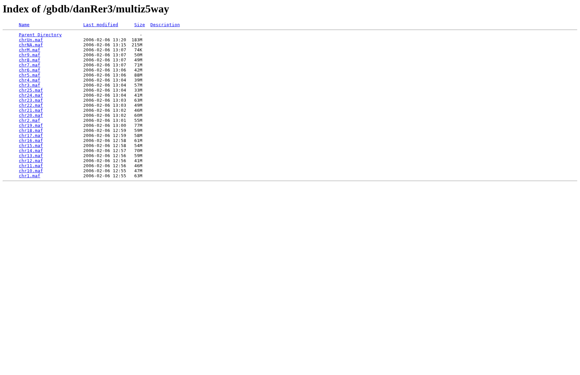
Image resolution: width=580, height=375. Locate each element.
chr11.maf (31, 165)
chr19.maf (31, 125)
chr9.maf (29, 54)
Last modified (100, 24)
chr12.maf (31, 160)
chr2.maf (29, 120)
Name (24, 24)
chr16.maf (31, 140)
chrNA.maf (31, 44)
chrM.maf (29, 49)
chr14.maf (31, 150)
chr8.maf (29, 59)
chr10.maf (31, 170)
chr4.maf (29, 80)
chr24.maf (31, 95)
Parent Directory (40, 34)
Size (139, 24)
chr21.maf (31, 110)
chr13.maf (31, 155)
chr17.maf (31, 135)
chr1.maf (29, 175)
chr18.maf (31, 130)
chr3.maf (29, 85)
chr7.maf (29, 64)
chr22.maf (31, 105)
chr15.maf (31, 145)
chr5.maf (29, 75)
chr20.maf (31, 115)
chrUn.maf (31, 39)
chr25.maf (31, 90)
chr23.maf (31, 100)
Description (165, 24)
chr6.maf (29, 70)
